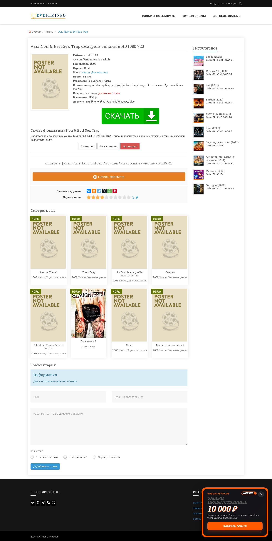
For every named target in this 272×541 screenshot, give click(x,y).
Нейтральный (77, 457)
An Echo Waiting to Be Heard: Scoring (129, 273)
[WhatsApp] (109, 191)
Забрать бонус (235, 526)
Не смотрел (130, 146)
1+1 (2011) (212, 85)
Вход (213, 3)
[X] (104, 191)
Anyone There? (48, 272)
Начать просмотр (111, 176)
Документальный (137, 280)
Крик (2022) (213, 128)
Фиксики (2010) (215, 171)
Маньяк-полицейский (170, 345)
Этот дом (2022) (216, 185)
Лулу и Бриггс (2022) (218, 114)
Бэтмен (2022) (214, 99)
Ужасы (86, 72)
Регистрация (228, 3)
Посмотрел (87, 146)
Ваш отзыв (37, 451)
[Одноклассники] (94, 191)
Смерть (170, 272)
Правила (197, 508)
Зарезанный (88, 341)
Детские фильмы (227, 16)
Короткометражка (56, 277)
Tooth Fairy (89, 272)
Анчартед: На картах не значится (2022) (220, 158)
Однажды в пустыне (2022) (222, 142)
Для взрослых (99, 72)
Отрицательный (109, 457)
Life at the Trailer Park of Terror (48, 346)
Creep (129, 345)
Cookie (197, 518)
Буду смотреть (108, 146)
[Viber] (48, 503)
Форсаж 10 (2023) (217, 71)
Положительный (47, 457)
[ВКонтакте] (89, 191)
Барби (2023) (214, 56)
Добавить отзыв (46, 466)
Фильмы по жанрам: (158, 16)
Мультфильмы (194, 16)
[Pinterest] (115, 191)
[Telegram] (99, 191)
